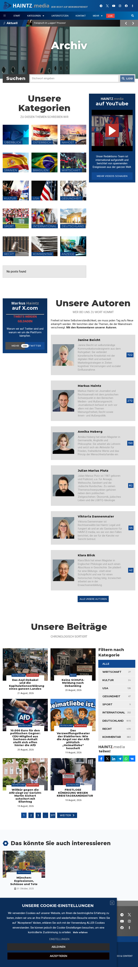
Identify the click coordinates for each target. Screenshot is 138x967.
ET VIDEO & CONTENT (121, 956)
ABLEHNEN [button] (58, 946)
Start (16, 15)
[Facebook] (126, 5)
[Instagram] (120, 5)
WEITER (65, 815)
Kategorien (34, 15)
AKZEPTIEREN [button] (58, 956)
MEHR (15, 345)
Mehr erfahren (80, 932)
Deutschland (18, 675)
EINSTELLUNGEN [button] (59, 939)
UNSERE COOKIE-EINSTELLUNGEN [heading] (58, 906)
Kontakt (81, 15)
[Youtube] (113, 5)
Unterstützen (59, 15)
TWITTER (35, 345)
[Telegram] (101, 5)
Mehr (96, 15)
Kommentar (32, 675)
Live (110, 16)
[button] (132, 16)
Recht (73, 675)
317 (52, 815)
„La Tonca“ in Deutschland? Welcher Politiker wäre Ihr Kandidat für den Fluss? (72, 23)
